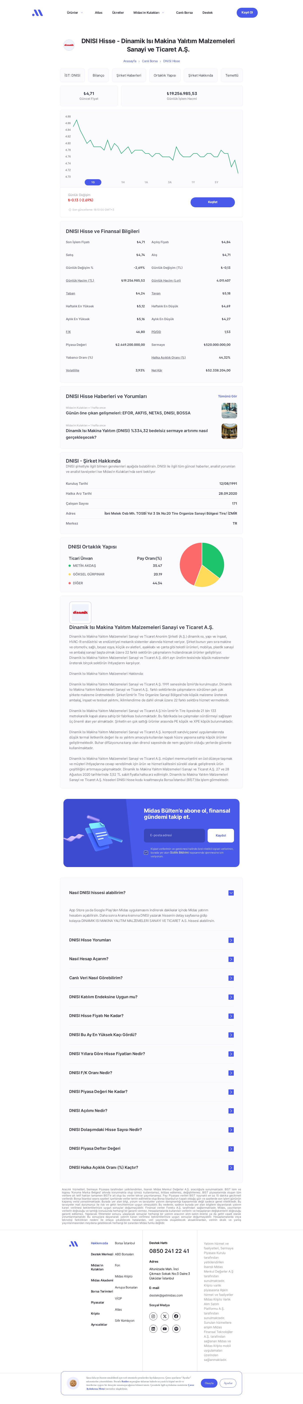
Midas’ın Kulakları (146, 12)
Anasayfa (129, 61)
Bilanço (98, 75)
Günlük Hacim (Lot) (166, 280)
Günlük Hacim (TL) (80, 280)
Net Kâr (157, 370)
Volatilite (72, 370)
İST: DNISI (72, 75)
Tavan (156, 293)
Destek (207, 12)
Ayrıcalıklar (99, 1324)
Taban (70, 293)
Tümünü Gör (227, 396)
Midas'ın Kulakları (97, 1267)
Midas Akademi (102, 1280)
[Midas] (37, 12)
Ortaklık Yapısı (165, 75)
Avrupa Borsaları (126, 1287)
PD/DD (156, 332)
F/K (68, 332)
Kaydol (221, 835)
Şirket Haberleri (128, 75)
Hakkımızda (99, 1243)
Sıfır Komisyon (124, 1320)
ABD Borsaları (124, 1254)
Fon (117, 1265)
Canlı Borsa (184, 12)
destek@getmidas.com (166, 1295)
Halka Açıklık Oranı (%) (169, 357)
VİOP (118, 1298)
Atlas (98, 12)
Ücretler (118, 12)
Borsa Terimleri (102, 1291)
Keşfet (212, 202)
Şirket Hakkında (200, 75)
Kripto (95, 1313)
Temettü (231, 75)
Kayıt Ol (247, 12)
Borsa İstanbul (125, 1243)
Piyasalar (97, 1302)
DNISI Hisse (171, 61)
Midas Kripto (123, 1276)
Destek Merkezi (102, 1254)
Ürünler (72, 12)
